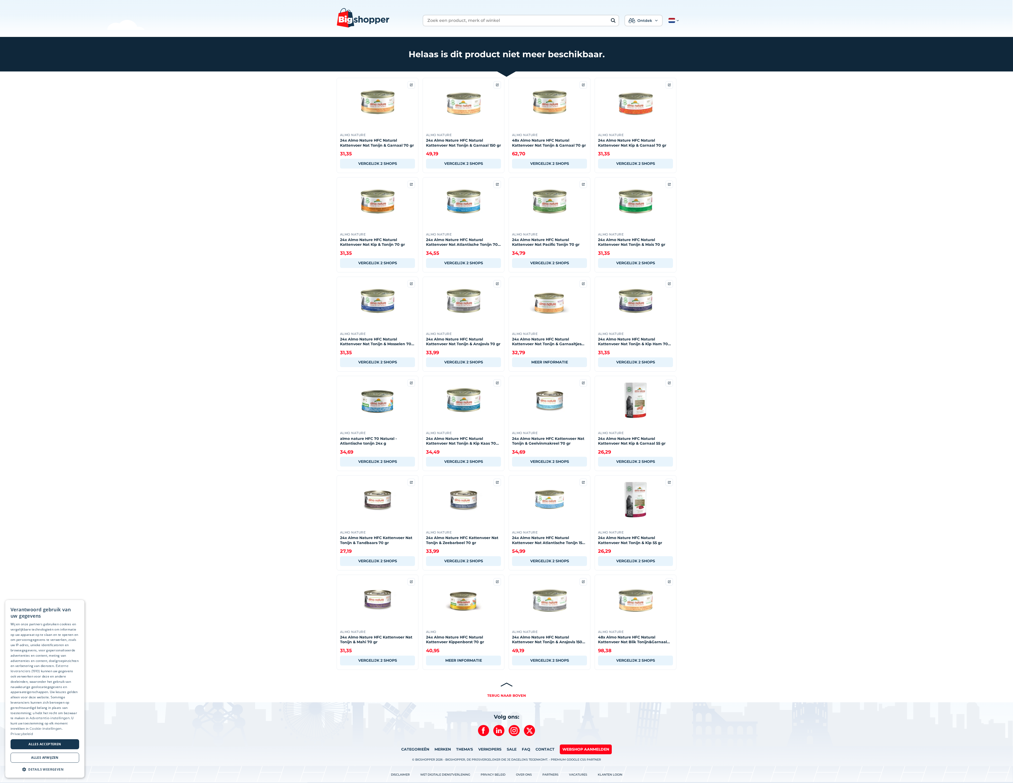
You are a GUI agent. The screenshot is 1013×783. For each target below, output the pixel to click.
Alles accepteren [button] (44, 744)
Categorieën (415, 749)
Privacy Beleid (493, 774)
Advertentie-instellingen (50, 718)
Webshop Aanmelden (585, 749)
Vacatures (578, 774)
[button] (673, 20)
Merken (442, 749)
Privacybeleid (22, 734)
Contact (545, 749)
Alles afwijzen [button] (45, 757)
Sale (512, 749)
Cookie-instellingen (46, 729)
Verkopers (489, 749)
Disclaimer (400, 774)
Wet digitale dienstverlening (445, 774)
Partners (550, 774)
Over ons (524, 774)
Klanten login (610, 774)
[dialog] (44, 689)
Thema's (464, 749)
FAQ (526, 749)
